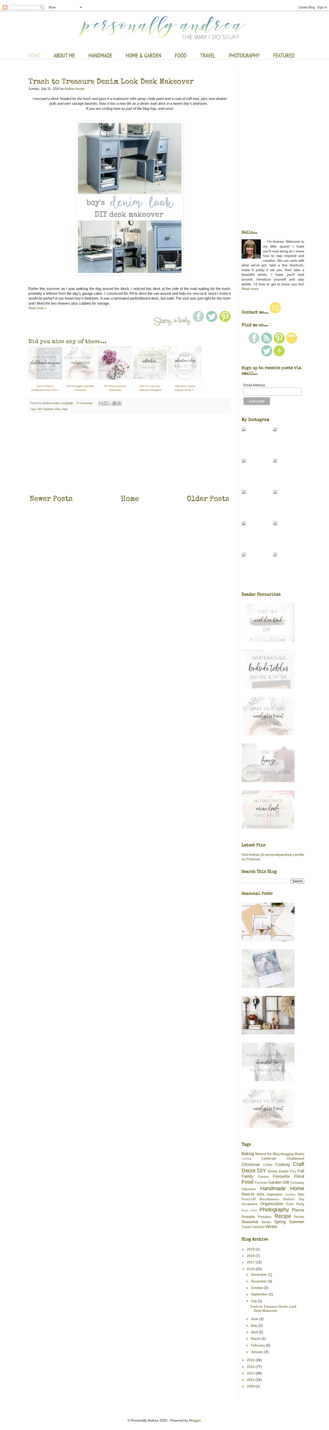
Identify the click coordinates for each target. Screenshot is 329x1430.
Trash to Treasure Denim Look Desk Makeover (111, 81)
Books (299, 1154)
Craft (298, 1164)
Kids (57, 409)
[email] (275, 312)
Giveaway (297, 1182)
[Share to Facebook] (114, 403)
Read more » (37, 308)
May (254, 1325)
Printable (248, 1217)
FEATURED (284, 55)
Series (266, 1222)
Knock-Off (249, 1199)
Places (298, 1210)
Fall (301, 1171)
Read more (250, 289)
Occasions (249, 1204)
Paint (64, 409)
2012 (251, 1380)
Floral (299, 1176)
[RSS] (266, 343)
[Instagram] (291, 343)
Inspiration (275, 1194)
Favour (263, 1176)
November (259, 1281)
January (257, 1352)
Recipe (283, 1216)
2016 (251, 1269)
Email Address (254, 385)
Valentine (258, 1227)
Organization (271, 1203)
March (256, 1338)
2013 (251, 1373)
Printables (265, 1217)
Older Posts (208, 498)
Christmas (251, 1164)
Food (247, 1182)
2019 (251, 1249)
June (255, 1319)
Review (299, 1217)
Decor (249, 1171)
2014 (251, 1367)
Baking (248, 1153)
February (258, 1345)
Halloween (249, 1189)
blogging (287, 1154)
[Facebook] (254, 343)
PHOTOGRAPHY (244, 55)
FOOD (181, 55)
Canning (246, 1158)
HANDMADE (100, 55)
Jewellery (290, 1194)
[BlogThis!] (105, 403)
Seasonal (250, 1222)
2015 (251, 1360)
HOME (34, 55)
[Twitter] (266, 355)
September (260, 1294)
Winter (271, 1226)
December (259, 1274)
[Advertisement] (129, 453)
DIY (40, 409)
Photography (274, 1210)
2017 (251, 1262)
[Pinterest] (279, 343)
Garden (275, 1182)
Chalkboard (295, 1158)
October (257, 1288)
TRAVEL (207, 55)
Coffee (267, 1165)
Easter (284, 1171)
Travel (246, 1227)
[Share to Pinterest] (119, 403)
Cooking (282, 1164)
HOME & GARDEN (143, 55)
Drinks (272, 1171)
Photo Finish (249, 1210)
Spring (280, 1222)
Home (130, 498)
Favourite (281, 1176)
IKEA (260, 1194)
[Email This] (101, 403)
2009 (251, 1386)
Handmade (273, 1188)
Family (248, 1176)
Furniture (48, 409)
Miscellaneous (269, 1199)
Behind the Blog (267, 1154)
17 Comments (84, 403)
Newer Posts (51, 498)
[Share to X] (110, 403)
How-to (248, 1194)
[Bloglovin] (279, 355)
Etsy (293, 1171)
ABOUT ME (64, 55)
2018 (251, 1256)
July (254, 1301)
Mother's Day (293, 1199)
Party (300, 1204)
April (255, 1332)
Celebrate (268, 1158)
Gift (286, 1182)
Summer (296, 1222)
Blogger (195, 1420)
